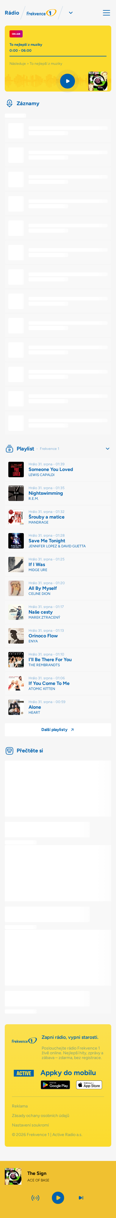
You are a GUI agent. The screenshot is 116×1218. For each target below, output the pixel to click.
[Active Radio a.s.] (24, 1079)
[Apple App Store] (89, 1084)
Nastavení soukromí (30, 1125)
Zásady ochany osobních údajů (40, 1115)
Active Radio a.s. (67, 1134)
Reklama (20, 1106)
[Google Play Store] (55, 1084)
